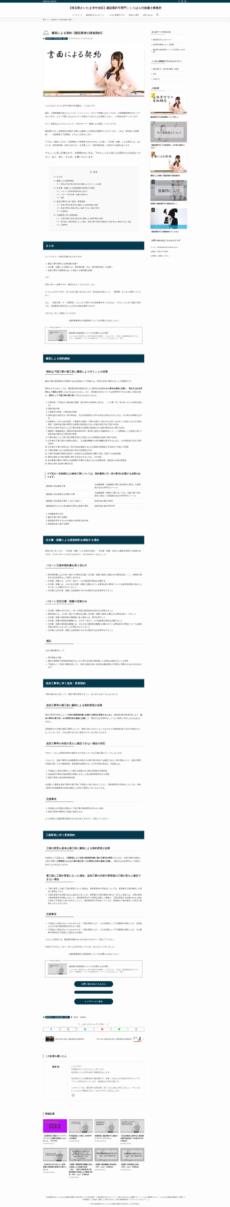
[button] (51, 1029)
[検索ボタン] (157, 15)
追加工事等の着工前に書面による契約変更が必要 (79, 205)
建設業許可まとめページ (162, 40)
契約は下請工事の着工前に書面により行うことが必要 (81, 184)
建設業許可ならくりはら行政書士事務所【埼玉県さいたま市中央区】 (71, 1197)
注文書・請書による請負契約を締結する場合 (76, 188)
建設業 (76, 1017)
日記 (154, 74)
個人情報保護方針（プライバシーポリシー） (131, 1199)
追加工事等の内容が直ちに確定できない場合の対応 (80, 208)
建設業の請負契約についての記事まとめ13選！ (89, 333)
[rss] (185, 1)
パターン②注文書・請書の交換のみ (74, 194)
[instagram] (182, 1)
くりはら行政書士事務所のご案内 (171, 1197)
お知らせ (156, 79)
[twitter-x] (179, 1)
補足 (62, 198)
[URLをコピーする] (136, 1029)
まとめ (59, 177)
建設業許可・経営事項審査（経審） (56, 38)
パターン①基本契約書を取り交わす (74, 191)
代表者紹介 (86, 1199)
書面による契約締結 (65, 181)
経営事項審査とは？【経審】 (164, 45)
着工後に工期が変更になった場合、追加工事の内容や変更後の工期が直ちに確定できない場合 (96, 222)
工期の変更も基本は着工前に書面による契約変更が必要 (82, 218)
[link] (73, 1095)
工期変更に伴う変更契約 (67, 215)
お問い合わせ (109, 1199)
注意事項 (64, 211)
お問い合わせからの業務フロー (128, 1197)
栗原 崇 (55, 1067)
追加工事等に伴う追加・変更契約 (71, 201)
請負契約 (83, 1017)
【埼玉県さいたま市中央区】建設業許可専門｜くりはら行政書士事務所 (115, 7)
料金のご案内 (97, 1199)
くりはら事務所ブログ (149, 1197)
